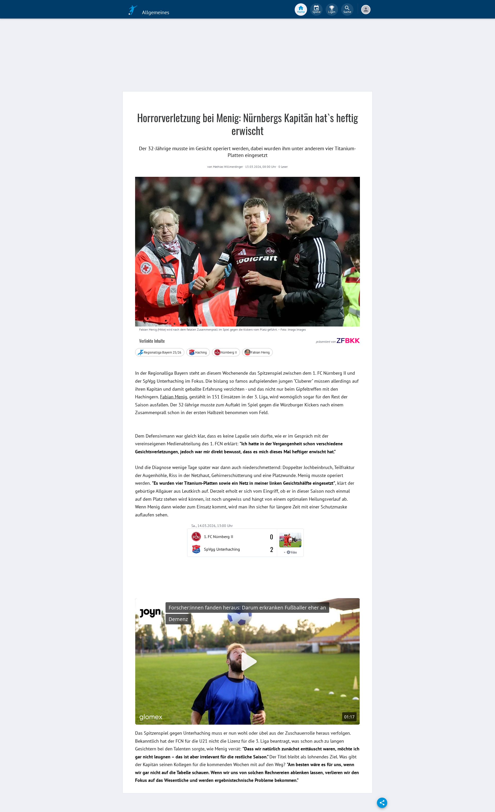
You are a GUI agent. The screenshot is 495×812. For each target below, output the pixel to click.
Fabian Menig (173, 397)
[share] (382, 803)
